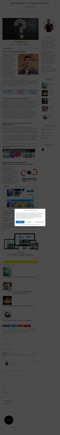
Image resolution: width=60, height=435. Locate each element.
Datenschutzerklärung (31, 224)
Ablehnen (29, 222)
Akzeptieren (20, 222)
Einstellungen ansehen (39, 222)
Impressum (38, 224)
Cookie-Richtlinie (23, 224)
